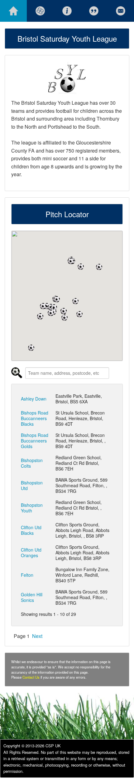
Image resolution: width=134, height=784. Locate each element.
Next (37, 636)
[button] (40, 316)
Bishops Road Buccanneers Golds (34, 440)
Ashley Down (33, 399)
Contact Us (31, 677)
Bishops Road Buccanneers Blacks (34, 418)
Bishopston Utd (32, 485)
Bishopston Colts (32, 463)
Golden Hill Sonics (31, 597)
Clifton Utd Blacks (31, 530)
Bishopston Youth (32, 508)
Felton (27, 575)
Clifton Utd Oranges (31, 552)
